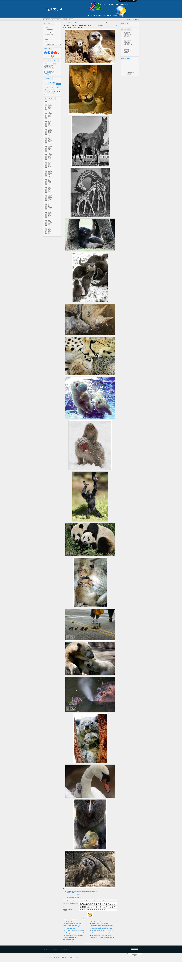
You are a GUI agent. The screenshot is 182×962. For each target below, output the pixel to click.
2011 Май (47, 136)
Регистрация (57, 19)
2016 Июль (47, 205)
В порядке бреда (48, 65)
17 (45, 91)
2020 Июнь (47, 232)
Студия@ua (53, 9)
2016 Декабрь (48, 211)
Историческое (47, 73)
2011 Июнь (47, 137)
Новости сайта (47, 67)
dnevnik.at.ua (127, 43)
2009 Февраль (48, 105)
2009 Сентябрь (48, 113)
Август (72, 22)
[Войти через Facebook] (52, 52)
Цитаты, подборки (48, 71)
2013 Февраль (48, 159)
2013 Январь (48, 158)
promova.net (127, 54)
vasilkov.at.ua (127, 39)
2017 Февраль (48, 213)
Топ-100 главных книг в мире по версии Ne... (74, 930)
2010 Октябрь (48, 128)
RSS (71, 19)
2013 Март (47, 161)
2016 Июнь (47, 204)
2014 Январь (48, 172)
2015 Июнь (47, 190)
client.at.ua (126, 51)
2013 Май (47, 163)
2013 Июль (47, 165)
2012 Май (47, 149)
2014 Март (47, 174)
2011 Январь (48, 131)
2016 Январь (48, 198)
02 (75, 22)
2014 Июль (47, 179)
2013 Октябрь (48, 169)
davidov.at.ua (127, 32)
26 (50, 93)
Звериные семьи (71, 892)
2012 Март (47, 147)
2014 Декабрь (48, 183)
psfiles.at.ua (127, 33)
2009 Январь (48, 104)
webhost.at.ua (127, 50)
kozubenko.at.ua (128, 46)
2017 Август (48, 220)
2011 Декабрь (48, 143)
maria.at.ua (126, 52)
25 (47, 93)
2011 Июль (47, 138)
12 (50, 89)
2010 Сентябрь (48, 126)
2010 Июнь (47, 123)
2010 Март (47, 120)
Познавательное (48, 68)
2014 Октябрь (48, 182)
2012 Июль (47, 151)
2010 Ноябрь (48, 129)
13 (52, 89)
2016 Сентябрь (48, 207)
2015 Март (47, 187)
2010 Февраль (48, 118)
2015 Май (47, 189)
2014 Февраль (48, 173)
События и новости (48, 63)
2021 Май (47, 233)
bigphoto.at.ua (127, 34)
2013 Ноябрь (48, 170)
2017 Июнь (47, 217)
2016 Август (48, 206)
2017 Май (47, 216)
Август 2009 (52, 82)
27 (52, 93)
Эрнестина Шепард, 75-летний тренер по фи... (75, 933)
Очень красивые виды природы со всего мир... (102, 926)
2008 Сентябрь (48, 101)
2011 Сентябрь (48, 140)
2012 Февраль (48, 146)
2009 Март (47, 106)
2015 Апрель (48, 188)
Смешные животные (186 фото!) (74, 894)
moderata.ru (69, 957)
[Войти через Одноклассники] (52, 56)
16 (59, 89)
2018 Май (47, 230)
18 (47, 91)
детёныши (105, 900)
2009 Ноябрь (48, 115)
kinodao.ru (56, 957)
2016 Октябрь (48, 208)
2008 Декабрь (48, 103)
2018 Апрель (48, 229)
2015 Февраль (48, 186)
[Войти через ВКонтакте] (48, 52)
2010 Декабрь (48, 130)
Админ (92, 900)
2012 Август (48, 153)
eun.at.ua (126, 49)
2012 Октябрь (48, 155)
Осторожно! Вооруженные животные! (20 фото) (78, 893)
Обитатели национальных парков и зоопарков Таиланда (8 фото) (82, 891)
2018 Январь (48, 225)
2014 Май (47, 176)
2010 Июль (47, 124)
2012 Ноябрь (48, 156)
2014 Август (48, 180)
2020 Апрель (48, 231)
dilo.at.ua (126, 45)
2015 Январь (48, 184)
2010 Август (48, 125)
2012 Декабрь (48, 157)
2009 (69, 22)
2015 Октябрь (48, 195)
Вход (65, 19)
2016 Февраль (48, 199)
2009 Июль (47, 110)
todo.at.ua (126, 41)
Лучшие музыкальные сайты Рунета (72, 925)
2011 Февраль (48, 132)
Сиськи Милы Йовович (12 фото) (71, 937)
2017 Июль (47, 219)
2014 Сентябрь (48, 181)
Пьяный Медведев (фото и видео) (99, 921)
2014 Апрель (48, 175)
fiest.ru (62, 957)
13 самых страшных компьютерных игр (73, 935)
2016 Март (47, 200)
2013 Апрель (48, 162)
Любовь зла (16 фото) (72, 896)
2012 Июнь (47, 150)
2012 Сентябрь (48, 154)
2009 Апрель (48, 107)
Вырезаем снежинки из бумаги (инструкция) (101, 932)
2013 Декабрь (48, 171)
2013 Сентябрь (48, 167)
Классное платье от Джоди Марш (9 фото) (101, 935)
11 (47, 89)
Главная (47, 19)
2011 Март (47, 133)
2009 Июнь (47, 109)
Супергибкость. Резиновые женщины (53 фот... (102, 937)
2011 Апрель (48, 134)
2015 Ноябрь (48, 196)
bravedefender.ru (55, 949)
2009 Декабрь (48, 116)
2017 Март (47, 214)
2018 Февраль (48, 227)
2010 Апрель (48, 121)
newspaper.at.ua (128, 35)
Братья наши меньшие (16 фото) (75, 897)
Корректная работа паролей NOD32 (72, 923)
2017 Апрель (48, 215)
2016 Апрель (48, 202)
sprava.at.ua (127, 42)
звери (101, 900)
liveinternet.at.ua (128, 44)
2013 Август (48, 166)
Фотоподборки (47, 72)
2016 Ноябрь (48, 209)
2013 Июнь (47, 164)
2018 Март (47, 228)
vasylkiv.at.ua (127, 40)
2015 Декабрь (48, 197)
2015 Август (48, 192)
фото (99, 900)
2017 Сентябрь (48, 221)
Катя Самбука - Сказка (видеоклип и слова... (74, 921)
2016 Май (47, 203)
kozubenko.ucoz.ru (128, 48)
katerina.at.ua (127, 37)
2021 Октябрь (48, 234)
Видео (45, 74)
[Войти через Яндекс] (55, 52)
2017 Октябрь (48, 222)
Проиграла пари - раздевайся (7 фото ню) (74, 932)
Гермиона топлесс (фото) (70, 928)
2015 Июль (47, 191)
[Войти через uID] (45, 52)
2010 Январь (48, 117)
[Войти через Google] (58, 52)
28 (54, 93)
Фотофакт (46, 70)
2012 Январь (48, 145)
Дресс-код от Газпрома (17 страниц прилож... (102, 925)
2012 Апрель (48, 148)
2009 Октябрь (48, 114)
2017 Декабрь (48, 224)
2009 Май (47, 108)
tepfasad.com (127, 53)
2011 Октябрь (48, 141)
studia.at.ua (127, 36)
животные (111, 900)
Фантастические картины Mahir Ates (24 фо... (102, 928)
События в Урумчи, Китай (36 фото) (99, 923)
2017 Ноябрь (48, 223)
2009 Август (48, 112)
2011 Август (48, 139)
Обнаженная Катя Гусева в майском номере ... (75, 926)
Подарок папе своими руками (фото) (100, 933)
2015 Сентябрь (48, 194)
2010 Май (47, 122)
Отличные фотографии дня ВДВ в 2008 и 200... (102, 930)
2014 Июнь (47, 178)
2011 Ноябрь (48, 142)
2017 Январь (48, 212)
